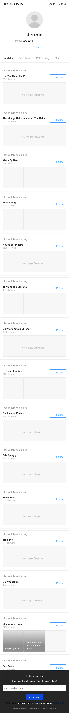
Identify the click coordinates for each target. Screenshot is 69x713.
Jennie (7, 70)
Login (49, 703)
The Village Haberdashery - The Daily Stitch (27, 118)
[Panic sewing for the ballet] (34, 219)
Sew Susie (27, 40)
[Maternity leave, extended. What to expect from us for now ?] (34, 388)
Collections (24, 58)
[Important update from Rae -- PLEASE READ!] (34, 177)
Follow (36, 47)
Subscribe (34, 697)
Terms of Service (49, 708)
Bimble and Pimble (13, 413)
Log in (52, 3)
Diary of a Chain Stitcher (16, 328)
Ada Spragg (9, 455)
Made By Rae (10, 160)
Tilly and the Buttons (15, 286)
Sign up (62, 3)
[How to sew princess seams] (34, 303)
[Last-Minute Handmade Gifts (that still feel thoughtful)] (13, 388)
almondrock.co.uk (13, 624)
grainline (8, 539)
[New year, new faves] (13, 177)
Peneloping (9, 202)
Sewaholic (8, 497)
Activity (8, 58)
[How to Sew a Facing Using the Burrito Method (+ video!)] (13, 303)
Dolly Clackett (11, 581)
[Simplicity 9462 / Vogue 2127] (55, 641)
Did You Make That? (14, 76)
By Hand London (12, 371)
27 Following (42, 58)
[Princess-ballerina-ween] (13, 219)
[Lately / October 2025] (55, 177)
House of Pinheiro (13, 244)
